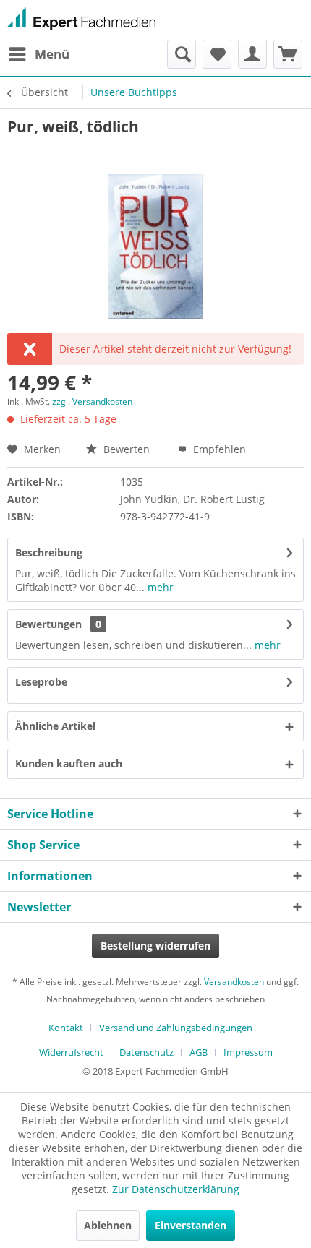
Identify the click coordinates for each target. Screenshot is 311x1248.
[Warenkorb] (287, 54)
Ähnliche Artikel (55, 726)
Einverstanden (190, 1225)
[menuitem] (38, 54)
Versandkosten (234, 982)
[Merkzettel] (217, 54)
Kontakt (65, 1027)
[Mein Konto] (252, 54)
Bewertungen (48, 624)
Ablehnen (108, 1225)
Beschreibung (48, 552)
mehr (159, 587)
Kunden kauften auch (68, 763)
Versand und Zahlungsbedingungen (175, 1027)
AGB (198, 1052)
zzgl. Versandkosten (92, 401)
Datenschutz (146, 1052)
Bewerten (125, 449)
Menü (52, 54)
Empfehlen (218, 449)
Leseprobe (41, 682)
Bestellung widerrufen (155, 945)
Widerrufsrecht (71, 1052)
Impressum (248, 1052)
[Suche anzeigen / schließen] (181, 54)
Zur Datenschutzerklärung (175, 1189)
